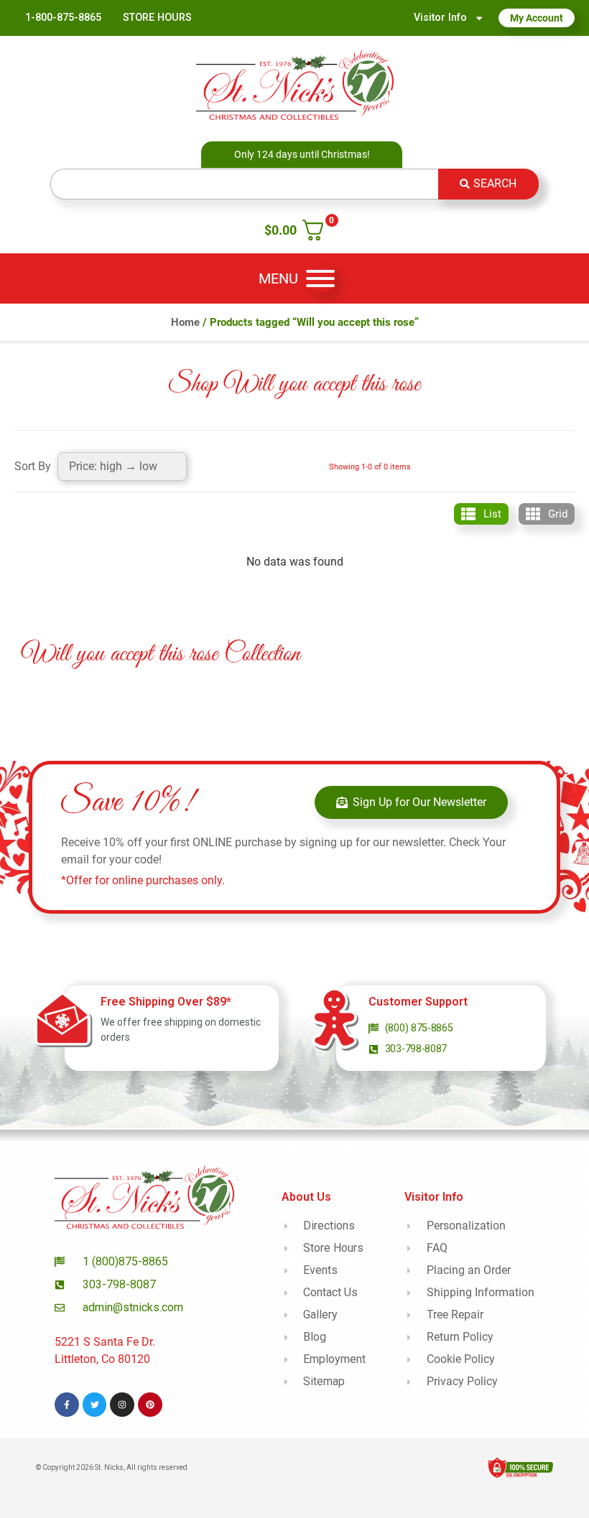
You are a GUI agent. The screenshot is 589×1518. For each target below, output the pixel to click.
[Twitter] (95, 1404)
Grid (557, 513)
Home (185, 322)
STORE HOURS (157, 17)
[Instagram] (122, 1404)
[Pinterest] (150, 1404)
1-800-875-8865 (63, 17)
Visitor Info (440, 17)
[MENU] (320, 278)
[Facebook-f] (67, 1404)
